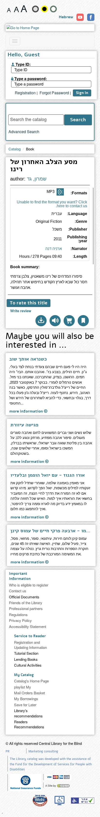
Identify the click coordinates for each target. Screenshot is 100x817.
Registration (25, 92)
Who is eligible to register (28, 584)
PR (7, 751)
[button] (41, 320)
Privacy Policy (20, 620)
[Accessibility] (82, 800)
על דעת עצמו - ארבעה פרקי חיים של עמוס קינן (51, 530)
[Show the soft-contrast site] (35, 9)
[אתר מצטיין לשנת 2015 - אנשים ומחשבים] (39, 800)
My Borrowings (26, 698)
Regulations (18, 614)
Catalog (14, 148)
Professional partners (26, 608)
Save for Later (25, 704)
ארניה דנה (53, 249)
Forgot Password (54, 92)
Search (78, 120)
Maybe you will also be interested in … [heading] (50, 341)
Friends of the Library (25, 602)
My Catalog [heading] (24, 674)
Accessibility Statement (27, 626)
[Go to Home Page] (50, 27)
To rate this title (28, 303)
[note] (25, 781)
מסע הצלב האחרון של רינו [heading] (43, 166)
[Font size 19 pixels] (16, 8)
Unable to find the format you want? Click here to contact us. (52, 204)
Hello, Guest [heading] (24, 55)
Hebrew (66, 17)
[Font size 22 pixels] (24, 8)
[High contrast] (44, 9)
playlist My (22, 686)
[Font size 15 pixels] (9, 8)
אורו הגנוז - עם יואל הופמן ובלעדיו (47, 475)
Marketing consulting (43, 751)
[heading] (50, 269)
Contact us (17, 590)
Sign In (82, 92)
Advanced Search (23, 131)
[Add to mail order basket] (69, 320)
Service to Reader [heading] (30, 636)
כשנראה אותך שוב (28, 359)
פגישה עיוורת (24, 424)
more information (26, 411)
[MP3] (60, 192)
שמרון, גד (37, 178)
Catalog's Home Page (31, 680)
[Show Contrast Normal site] (53, 9)
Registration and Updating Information (30, 645)
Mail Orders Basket (29, 692)
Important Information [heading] (20, 576)
